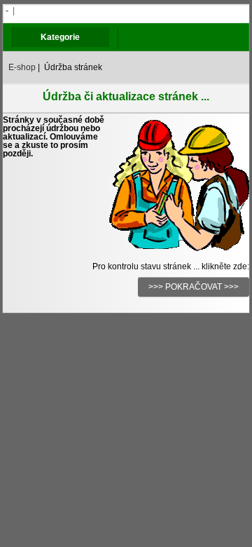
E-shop (22, 67)
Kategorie (60, 37)
